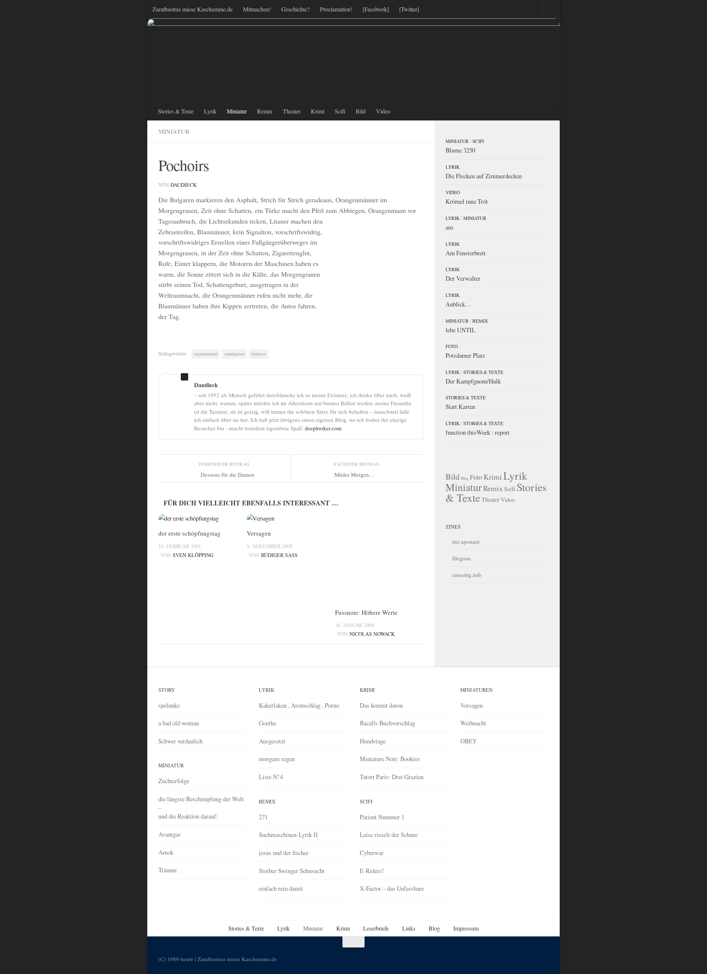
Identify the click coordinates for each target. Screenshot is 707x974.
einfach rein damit (281, 888)
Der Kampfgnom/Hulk (473, 381)
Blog (464, 478)
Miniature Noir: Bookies (390, 758)
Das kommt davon (381, 705)
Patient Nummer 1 (382, 817)
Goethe (267, 723)
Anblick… (458, 304)
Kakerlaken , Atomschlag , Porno (299, 705)
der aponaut (465, 541)
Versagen (259, 533)
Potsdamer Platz (465, 355)
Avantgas (169, 834)
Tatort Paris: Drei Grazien (391, 776)
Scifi (340, 111)
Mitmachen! (257, 9)
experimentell (205, 354)
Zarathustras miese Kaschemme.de (192, 9)
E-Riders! (372, 870)
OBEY (468, 741)
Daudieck (183, 184)
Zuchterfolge (173, 781)
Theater (291, 111)
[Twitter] (409, 9)
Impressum (466, 928)
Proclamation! (336, 9)
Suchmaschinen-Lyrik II (288, 834)
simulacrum (234, 354)
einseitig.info (467, 574)
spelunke (169, 705)
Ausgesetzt (272, 741)
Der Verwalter (463, 278)
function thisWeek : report (478, 432)
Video (383, 111)
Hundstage (373, 741)
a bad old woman (178, 723)
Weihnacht (473, 723)
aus (450, 227)
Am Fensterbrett (466, 253)
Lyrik (210, 111)
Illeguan (461, 558)
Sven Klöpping (193, 554)
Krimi (317, 111)
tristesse (258, 354)
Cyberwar (372, 852)
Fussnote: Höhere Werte (366, 612)
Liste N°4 (271, 776)
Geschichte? (295, 9)
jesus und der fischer (284, 852)
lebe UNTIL (460, 330)
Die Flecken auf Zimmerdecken (484, 176)
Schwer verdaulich (180, 741)
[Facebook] (376, 9)
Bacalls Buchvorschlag (387, 723)
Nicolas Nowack (372, 633)
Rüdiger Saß (279, 554)
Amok (165, 852)
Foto (452, 346)
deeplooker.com (323, 428)
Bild (361, 111)
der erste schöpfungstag (189, 533)
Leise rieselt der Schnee (389, 834)
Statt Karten (460, 406)
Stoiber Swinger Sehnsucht (291, 870)
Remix (264, 111)
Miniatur (237, 111)
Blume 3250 (460, 150)
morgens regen (277, 758)
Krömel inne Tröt (467, 201)
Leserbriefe (376, 928)
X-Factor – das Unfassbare (392, 888)
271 (263, 817)
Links (408, 928)
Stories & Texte (176, 111)
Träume (167, 870)
